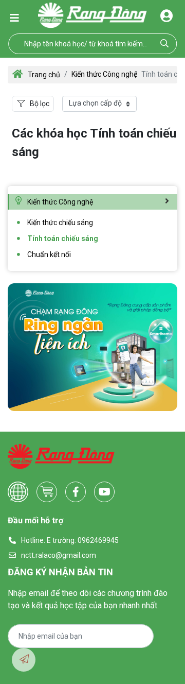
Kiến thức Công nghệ (104, 74)
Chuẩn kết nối (49, 254)
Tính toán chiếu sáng (62, 238)
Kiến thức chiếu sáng (60, 222)
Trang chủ (44, 75)
